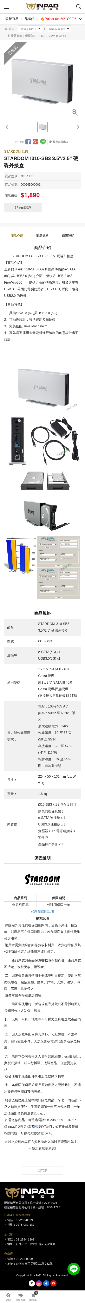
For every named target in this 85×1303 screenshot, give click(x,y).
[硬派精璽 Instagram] (39, 1283)
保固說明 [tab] (68, 235)
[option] (42, 80)
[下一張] (78, 127)
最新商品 (11, 19)
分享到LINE (43, 142)
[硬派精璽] (42, 6)
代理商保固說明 (42, 911)
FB (36, 1126)
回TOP (42, 1170)
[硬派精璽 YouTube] (53, 1283)
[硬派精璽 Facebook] (46, 1283)
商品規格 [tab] (42, 235)
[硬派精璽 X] (32, 1283)
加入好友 (73, 1269)
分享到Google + (35, 142)
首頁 (11, 29)
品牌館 (29, 19)
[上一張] (7, 127)
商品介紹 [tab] (17, 235)
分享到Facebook (28, 142)
